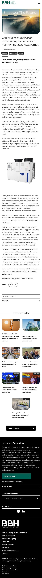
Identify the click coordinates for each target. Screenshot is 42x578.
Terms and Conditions (10, 551)
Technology (21, 53)
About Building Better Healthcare (14, 533)
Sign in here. (18, 481)
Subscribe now (13, 428)
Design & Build (36, 373)
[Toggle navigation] (39, 2)
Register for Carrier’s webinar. (22, 278)
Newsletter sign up (9, 539)
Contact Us (6, 542)
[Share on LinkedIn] (10, 285)
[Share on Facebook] (16, 285)
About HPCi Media (9, 536)
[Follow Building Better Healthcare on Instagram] (18, 512)
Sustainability (4, 53)
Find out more (7, 487)
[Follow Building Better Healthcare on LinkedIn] (23, 512)
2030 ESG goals (16, 252)
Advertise (5, 548)
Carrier (20, 85)
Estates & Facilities (13, 53)
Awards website (8, 545)
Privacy (4, 554)
